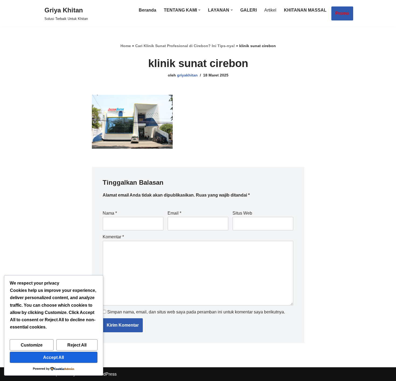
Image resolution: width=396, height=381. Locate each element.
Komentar (113, 237)
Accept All (53, 357)
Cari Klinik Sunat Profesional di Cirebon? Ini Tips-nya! (185, 46)
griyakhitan (187, 75)
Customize (32, 345)
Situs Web (242, 213)
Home (125, 46)
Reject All (76, 345)
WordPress (106, 374)
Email (174, 213)
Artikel (270, 10)
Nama (110, 213)
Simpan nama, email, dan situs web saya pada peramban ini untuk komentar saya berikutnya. (196, 312)
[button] (199, 10)
